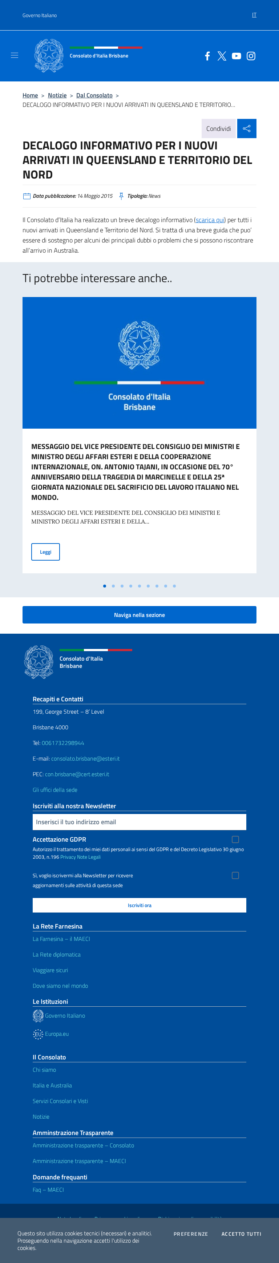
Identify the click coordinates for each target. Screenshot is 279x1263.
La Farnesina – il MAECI (61, 938)
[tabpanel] (139, 438)
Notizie (57, 95)
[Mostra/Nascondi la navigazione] (14, 55)
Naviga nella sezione (139, 614)
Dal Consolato (94, 95)
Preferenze (191, 1233)
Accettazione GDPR (59, 839)
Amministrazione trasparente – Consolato (83, 1145)
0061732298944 (63, 742)
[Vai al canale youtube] (234, 55)
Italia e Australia (52, 1085)
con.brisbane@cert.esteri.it (77, 774)
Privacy (68, 857)
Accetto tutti (242, 1233)
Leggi (50, 552)
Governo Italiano (40, 15)
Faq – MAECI (48, 1189)
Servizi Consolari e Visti (60, 1100)
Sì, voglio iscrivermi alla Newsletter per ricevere (83, 875)
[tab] (104, 586)
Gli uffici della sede (55, 789)
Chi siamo (44, 1069)
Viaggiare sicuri (50, 970)
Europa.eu (56, 1033)
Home (30, 95)
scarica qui (210, 220)
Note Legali (89, 857)
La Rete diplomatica (57, 954)
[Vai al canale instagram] (249, 55)
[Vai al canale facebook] (205, 55)
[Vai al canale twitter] (220, 55)
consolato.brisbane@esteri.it (85, 758)
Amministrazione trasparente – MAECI (79, 1160)
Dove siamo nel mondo (60, 985)
